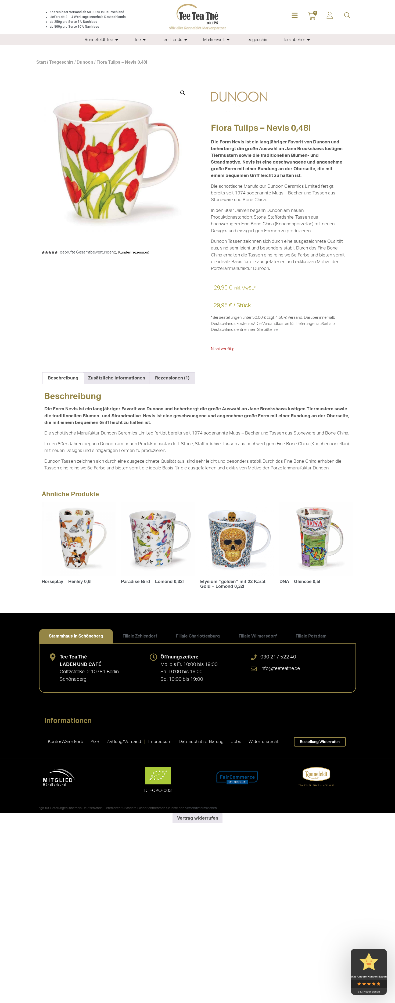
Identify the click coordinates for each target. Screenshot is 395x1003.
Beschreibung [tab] (63, 378)
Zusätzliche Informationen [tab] (116, 378)
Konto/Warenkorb (65, 741)
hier (275, 330)
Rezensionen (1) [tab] (172, 378)
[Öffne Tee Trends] (186, 40)
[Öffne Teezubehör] (308, 40)
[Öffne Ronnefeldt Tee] (116, 40)
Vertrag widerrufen (197, 818)
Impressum (159, 741)
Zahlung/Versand (124, 741)
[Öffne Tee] (144, 40)
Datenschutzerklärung (201, 741)
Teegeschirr (61, 62)
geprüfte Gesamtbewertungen (87, 252)
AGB (95, 741)
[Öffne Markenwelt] (228, 40)
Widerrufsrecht (264, 741)
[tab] (76, 636)
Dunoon (85, 62)
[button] (295, 16)
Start (41, 62)
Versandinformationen (201, 808)
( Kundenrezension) (131, 252)
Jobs (236, 741)
